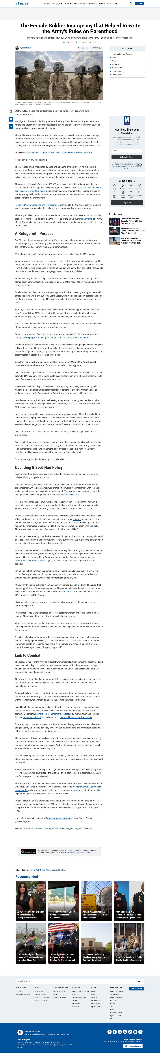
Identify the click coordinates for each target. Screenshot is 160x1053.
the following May (70, 494)
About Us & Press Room (24, 1042)
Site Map (20, 1047)
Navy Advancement (59, 997)
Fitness (112, 1010)
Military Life (111, 3)
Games (112, 1003)
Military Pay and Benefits (80, 991)
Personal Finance (40, 994)
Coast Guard (95, 1003)
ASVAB (55, 994)
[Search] (130, 3)
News (101, 3)
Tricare (74, 1000)
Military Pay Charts (41, 1000)
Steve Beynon (26, 48)
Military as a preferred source (78, 852)
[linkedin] (135, 1032)
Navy (93, 994)
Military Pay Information (42, 997)
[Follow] (11, 119)
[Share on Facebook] (79, 48)
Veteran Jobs (114, 994)
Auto (111, 1007)
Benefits (92, 3)
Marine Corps (85, 219)
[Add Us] (11, 111)
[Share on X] (83, 48)
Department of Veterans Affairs (29, 560)
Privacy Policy (122, 166)
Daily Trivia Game (116, 1013)
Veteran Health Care (79, 997)
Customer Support (135, 1046)
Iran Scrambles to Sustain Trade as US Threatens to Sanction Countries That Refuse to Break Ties (131, 240)
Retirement (76, 1003)
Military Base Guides (117, 991)
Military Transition (116, 997)
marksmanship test (32, 717)
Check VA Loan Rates (23, 994)
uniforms (77, 519)
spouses (89, 194)
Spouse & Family (115, 1016)
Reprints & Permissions (24, 1045)
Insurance (46, 3)
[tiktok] (130, 1032)
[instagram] (120, 1032)
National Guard (69, 591)
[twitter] (125, 1032)
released (37, 484)
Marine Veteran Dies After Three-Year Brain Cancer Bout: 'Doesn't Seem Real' (133, 230)
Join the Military (79, 3)
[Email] (87, 48)
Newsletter (37, 1042)
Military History (115, 1019)
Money (67, 3)
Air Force (94, 997)
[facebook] (115, 1032)
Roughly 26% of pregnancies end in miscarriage (37, 205)
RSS (71, 1045)
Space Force (95, 1007)
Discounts (75, 1007)
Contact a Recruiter (59, 991)
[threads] (140, 1032)
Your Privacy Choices (62, 1045)
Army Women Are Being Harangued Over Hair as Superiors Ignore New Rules (57, 828)
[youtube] (109, 1032)
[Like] (11, 126)
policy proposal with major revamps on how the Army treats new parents (57, 337)
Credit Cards (39, 991)
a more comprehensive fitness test (52, 714)
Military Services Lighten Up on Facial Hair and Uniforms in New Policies (59, 152)
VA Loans (19, 991)
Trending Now (115, 214)
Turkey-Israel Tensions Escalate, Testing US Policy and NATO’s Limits (131, 221)
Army (65, 42)
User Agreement (38, 1045)
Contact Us (45, 1042)
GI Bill (74, 994)
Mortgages (57, 3)
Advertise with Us (56, 1042)
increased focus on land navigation (76, 717)
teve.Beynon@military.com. (59, 818)
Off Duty (113, 1000)
